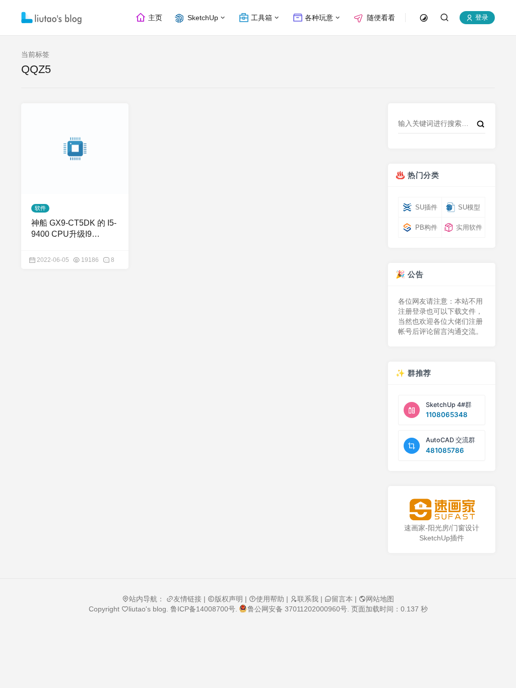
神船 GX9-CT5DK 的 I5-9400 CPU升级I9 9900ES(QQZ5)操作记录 (73, 229)
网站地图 (380, 599)
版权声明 (229, 599)
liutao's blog (147, 609)
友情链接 (187, 599)
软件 (40, 208)
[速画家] (441, 509)
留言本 (342, 599)
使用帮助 (270, 599)
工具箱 (260, 18)
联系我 (307, 599)
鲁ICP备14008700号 (202, 609)
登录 (480, 18)
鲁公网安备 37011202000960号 (297, 609)
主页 (154, 18)
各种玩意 (318, 18)
